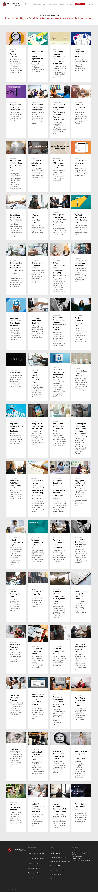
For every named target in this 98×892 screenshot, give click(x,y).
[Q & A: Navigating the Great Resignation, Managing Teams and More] (60, 269)
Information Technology (36, 858)
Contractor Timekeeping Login (60, 862)
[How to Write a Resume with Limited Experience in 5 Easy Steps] (38, 57)
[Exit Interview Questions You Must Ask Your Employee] (81, 544)
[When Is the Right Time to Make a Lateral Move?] (16, 489)
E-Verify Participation (57, 870)
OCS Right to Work (56, 866)
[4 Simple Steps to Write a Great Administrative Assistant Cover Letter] (16, 166)
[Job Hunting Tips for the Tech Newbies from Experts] (38, 756)
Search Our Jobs (55, 853)
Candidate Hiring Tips (14, 33)
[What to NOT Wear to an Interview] (16, 649)
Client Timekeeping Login (58, 857)
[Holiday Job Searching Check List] (81, 111)
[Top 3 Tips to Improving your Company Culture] (81, 649)
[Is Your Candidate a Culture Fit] (38, 597)
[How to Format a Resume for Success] (38, 269)
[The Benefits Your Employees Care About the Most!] (60, 431)
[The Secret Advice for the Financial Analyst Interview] (60, 756)
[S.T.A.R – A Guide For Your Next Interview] (16, 808)
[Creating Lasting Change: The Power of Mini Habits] (81, 597)
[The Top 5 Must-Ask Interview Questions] (38, 166)
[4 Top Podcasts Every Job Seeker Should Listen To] (16, 111)
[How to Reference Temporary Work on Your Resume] (60, 808)
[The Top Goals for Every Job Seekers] (38, 649)
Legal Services (32, 878)
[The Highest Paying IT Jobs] (16, 756)
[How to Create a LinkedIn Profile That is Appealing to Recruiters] (38, 703)
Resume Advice (12, 142)
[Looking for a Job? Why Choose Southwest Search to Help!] (38, 808)
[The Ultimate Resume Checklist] (16, 57)
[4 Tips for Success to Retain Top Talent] (38, 217)
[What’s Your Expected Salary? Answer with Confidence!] (60, 377)
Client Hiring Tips (34, 197)
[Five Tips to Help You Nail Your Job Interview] (81, 269)
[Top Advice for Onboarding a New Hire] (38, 324)
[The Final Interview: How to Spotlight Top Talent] (81, 217)
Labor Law (53, 879)
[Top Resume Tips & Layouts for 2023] (81, 57)
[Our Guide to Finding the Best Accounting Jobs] (16, 217)
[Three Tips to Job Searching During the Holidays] (81, 703)
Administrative (33, 863)
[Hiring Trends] (16, 377)
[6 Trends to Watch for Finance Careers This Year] (60, 649)
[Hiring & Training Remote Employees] (16, 544)
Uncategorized (77, 300)
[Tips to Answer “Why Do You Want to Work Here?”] (60, 166)
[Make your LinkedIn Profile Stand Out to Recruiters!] (16, 324)
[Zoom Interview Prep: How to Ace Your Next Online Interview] (16, 269)
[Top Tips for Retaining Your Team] (16, 597)
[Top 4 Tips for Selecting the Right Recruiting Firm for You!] (60, 217)
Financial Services (34, 873)
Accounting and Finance (36, 853)
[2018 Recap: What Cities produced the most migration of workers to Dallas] (60, 597)
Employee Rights (55, 874)
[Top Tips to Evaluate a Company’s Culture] (81, 324)
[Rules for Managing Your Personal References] (60, 544)
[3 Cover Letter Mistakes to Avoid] (81, 166)
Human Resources (34, 868)
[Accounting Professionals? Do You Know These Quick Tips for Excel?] (60, 703)
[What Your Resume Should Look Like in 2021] (38, 544)
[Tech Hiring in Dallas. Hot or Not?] (81, 808)
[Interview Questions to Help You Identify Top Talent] (38, 377)
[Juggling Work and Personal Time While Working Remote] (81, 489)
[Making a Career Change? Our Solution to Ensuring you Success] (81, 756)
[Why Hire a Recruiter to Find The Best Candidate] (16, 431)
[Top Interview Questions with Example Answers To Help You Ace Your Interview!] (60, 324)
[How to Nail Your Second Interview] (81, 377)
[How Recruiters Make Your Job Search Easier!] (38, 111)
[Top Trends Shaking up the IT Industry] (16, 703)
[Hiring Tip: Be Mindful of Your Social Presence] (38, 431)
